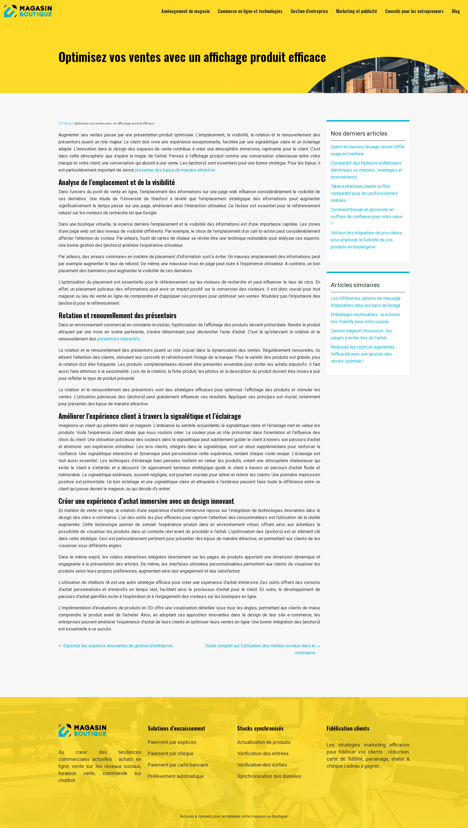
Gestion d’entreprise (309, 11)
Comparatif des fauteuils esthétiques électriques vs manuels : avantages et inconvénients (366, 170)
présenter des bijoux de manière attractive (175, 170)
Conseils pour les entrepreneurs (414, 11)
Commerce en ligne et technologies (250, 11)
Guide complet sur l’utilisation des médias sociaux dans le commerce (260, 649)
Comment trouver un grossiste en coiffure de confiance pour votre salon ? (366, 216)
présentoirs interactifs (118, 338)
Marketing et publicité (356, 11)
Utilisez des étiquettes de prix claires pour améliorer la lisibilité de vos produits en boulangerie (366, 239)
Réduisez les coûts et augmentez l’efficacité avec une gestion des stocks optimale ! (363, 354)
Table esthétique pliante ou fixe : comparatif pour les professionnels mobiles (364, 193)
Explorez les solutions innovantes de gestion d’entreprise (118, 645)
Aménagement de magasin (185, 11)
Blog (456, 11)
